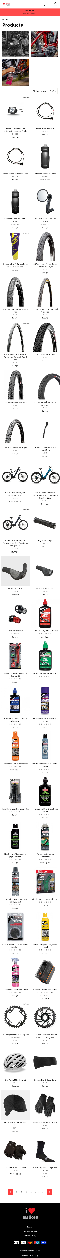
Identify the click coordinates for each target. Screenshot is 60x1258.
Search (30, 1227)
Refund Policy (30, 1236)
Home (5, 19)
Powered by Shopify (30, 1255)
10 (43, 1192)
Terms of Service (29, 1231)
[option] (30, 12)
